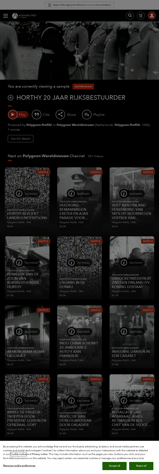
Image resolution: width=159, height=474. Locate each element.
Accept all (114, 466)
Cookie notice (18, 454)
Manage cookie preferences (19, 465)
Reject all (141, 466)
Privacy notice (40, 454)
